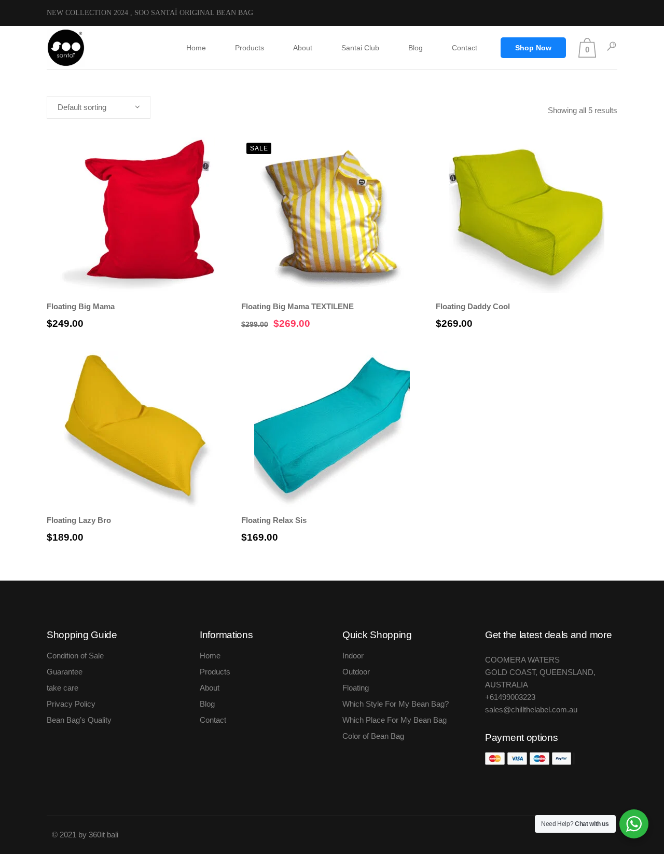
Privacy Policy (71, 703)
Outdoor (356, 671)
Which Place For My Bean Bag (394, 719)
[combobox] (98, 107)
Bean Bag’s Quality (79, 719)
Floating (355, 687)
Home (210, 655)
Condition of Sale (75, 655)
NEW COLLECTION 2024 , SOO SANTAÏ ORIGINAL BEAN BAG (150, 13)
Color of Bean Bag (373, 736)
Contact (213, 719)
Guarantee (64, 671)
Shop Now (533, 48)
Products (215, 671)
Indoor (353, 655)
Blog (207, 703)
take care (62, 687)
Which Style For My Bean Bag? (395, 703)
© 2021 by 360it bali (86, 834)
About (209, 687)
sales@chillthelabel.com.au (531, 709)
